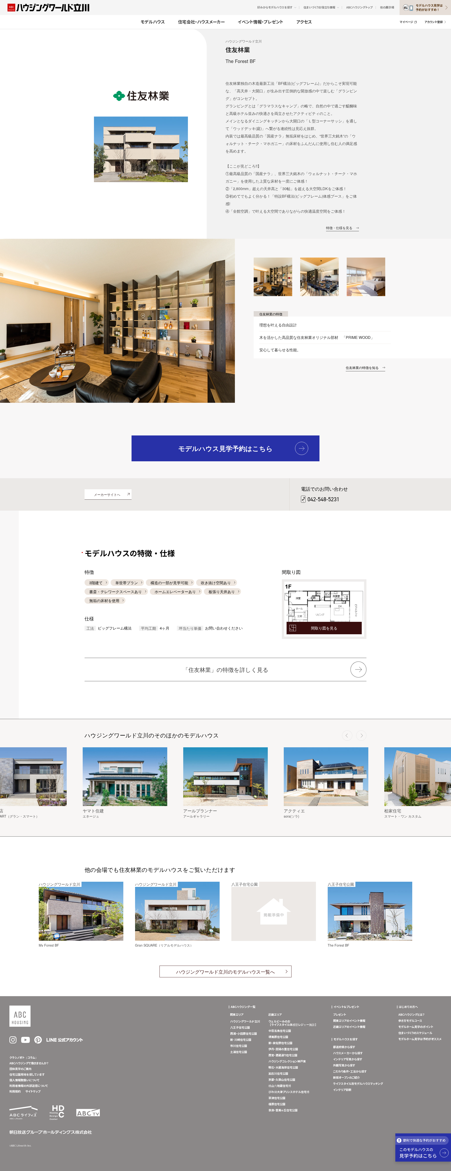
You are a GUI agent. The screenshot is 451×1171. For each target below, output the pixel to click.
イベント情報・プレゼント (260, 22)
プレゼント (339, 1014)
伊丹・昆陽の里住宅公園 (283, 1049)
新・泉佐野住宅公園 (280, 1043)
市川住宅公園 (238, 1046)
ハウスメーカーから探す (348, 1053)
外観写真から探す (344, 1065)
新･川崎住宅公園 (240, 1040)
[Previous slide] (347, 735)
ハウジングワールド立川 (245, 1021)
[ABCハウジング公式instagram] (12, 1042)
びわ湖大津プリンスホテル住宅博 (288, 1092)
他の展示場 (387, 7)
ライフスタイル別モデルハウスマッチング (358, 1083)
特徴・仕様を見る (339, 227)
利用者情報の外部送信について (28, 1086)
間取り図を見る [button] (324, 628)
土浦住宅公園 (238, 1052)
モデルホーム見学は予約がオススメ (420, 1039)
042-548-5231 (323, 499)
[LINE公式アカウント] (65, 1040)
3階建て (96, 582)
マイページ (406, 22)
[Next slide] (361, 735)
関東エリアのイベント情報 (349, 1020)
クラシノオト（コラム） (23, 1057)
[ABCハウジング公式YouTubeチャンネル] (25, 1042)
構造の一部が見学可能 (169, 582)
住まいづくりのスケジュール (415, 1033)
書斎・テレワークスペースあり (115, 591)
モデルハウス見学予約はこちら (225, 448)
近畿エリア (275, 1014)
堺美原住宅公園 (278, 1037)
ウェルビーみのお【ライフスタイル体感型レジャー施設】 (293, 1023)
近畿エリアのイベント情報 (349, 1027)
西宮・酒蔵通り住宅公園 (282, 1055)
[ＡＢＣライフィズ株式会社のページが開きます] (23, 1118)
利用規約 (15, 1091)
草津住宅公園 (276, 1098)
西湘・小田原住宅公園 (243, 1033)
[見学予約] (423, 1147)
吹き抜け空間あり (216, 582)
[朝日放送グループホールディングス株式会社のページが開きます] (50, 1133)
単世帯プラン (126, 582)
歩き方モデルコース (410, 1020)
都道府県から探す (344, 1047)
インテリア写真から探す (347, 1059)
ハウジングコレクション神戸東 (287, 1061)
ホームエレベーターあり (175, 591)
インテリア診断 (342, 1090)
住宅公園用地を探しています (27, 1074)
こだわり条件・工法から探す (350, 1071)
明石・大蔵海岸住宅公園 (283, 1067)
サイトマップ (32, 1091)
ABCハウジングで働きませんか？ (28, 1063)
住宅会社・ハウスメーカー (201, 22)
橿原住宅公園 (276, 1104)
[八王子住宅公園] (273, 940)
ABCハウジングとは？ (411, 1014)
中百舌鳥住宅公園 (279, 1031)
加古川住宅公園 (278, 1073)
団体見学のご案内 (20, 1069)
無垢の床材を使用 (104, 600)
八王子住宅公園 (240, 1027)
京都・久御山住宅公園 (281, 1079)
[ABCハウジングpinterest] (38, 1042)
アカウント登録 (433, 22)
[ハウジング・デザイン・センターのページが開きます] (57, 1121)
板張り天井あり (222, 591)
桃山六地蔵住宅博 (279, 1086)
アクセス (304, 22)
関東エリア (236, 1014)
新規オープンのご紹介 (346, 1077)
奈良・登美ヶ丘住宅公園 (283, 1110)
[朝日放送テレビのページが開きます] (88, 1115)
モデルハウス (153, 22)
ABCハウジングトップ (359, 7)
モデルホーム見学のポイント (415, 1027)
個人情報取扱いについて (24, 1080)
